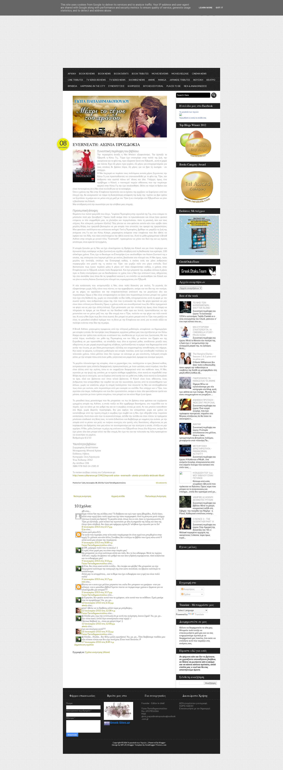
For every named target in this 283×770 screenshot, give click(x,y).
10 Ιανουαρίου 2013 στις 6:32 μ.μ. (98, 602)
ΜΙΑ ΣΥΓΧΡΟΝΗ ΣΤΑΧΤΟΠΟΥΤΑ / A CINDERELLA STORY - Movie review (203, 331)
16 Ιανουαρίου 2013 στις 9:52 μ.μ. (98, 631)
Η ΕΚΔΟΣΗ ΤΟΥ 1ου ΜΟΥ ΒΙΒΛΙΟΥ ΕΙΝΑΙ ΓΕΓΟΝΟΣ (203, 475)
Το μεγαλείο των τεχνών (189, 112)
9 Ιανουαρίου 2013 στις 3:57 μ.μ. (97, 592)
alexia (84, 605)
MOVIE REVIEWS (160, 73)
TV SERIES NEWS (117, 80)
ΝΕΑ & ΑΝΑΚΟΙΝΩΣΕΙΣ (195, 86)
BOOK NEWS (104, 73)
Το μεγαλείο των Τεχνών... (137, 743)
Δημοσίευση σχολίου (84, 644)
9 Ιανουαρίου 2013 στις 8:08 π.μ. (97, 542)
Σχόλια (186, 594)
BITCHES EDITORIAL (153, 86)
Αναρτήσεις (189, 589)
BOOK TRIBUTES (140, 73)
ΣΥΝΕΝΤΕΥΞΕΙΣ (116, 86)
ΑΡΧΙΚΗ (72, 73)
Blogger (162, 743)
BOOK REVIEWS (87, 73)
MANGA (162, 80)
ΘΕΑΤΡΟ (210, 80)
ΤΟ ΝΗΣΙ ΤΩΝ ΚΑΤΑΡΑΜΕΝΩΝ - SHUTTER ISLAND (201, 305)
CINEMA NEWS (199, 73)
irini (83, 581)
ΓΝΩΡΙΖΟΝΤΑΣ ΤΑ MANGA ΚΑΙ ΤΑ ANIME (204, 379)
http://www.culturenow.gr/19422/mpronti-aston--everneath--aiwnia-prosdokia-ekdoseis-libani (118, 475)
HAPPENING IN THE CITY (92, 86)
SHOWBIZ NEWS (137, 80)
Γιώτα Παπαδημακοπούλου (94, 545)
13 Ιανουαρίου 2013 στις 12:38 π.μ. (98, 610)
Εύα (84, 529)
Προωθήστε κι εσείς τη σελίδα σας (192, 118)
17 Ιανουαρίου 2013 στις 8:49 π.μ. (98, 642)
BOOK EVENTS (121, 73)
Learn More (205, 7)
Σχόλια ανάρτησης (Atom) (97, 652)
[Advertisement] (141, 43)
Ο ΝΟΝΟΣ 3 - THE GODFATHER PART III (203, 520)
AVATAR (197, 424)
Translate (199, 614)
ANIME (151, 80)
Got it (219, 7)
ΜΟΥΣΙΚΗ (198, 80)
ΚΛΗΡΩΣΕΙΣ (134, 86)
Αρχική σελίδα (118, 496)
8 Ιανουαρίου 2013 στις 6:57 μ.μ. (97, 526)
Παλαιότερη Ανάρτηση (155, 496)
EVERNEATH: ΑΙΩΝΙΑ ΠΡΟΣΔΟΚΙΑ (106, 144)
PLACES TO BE (174, 86)
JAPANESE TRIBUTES (180, 80)
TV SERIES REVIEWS (96, 80)
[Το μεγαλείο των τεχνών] (180, 115)
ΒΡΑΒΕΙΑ (72, 86)
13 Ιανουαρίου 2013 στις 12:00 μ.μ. (98, 623)
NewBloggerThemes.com (155, 745)
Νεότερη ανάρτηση (82, 496)
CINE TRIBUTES (75, 80)
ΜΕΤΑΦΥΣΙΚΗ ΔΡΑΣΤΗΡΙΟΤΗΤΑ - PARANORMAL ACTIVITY (202, 450)
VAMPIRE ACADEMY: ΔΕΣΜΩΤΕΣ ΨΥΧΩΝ (203, 498)
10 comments (161, 483)
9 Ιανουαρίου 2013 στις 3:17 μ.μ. (97, 579)
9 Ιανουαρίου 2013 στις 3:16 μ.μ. (97, 561)
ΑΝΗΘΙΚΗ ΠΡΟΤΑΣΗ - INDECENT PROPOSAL (204, 401)
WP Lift (123, 745)
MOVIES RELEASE (180, 73)
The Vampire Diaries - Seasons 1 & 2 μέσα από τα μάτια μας (204, 356)
